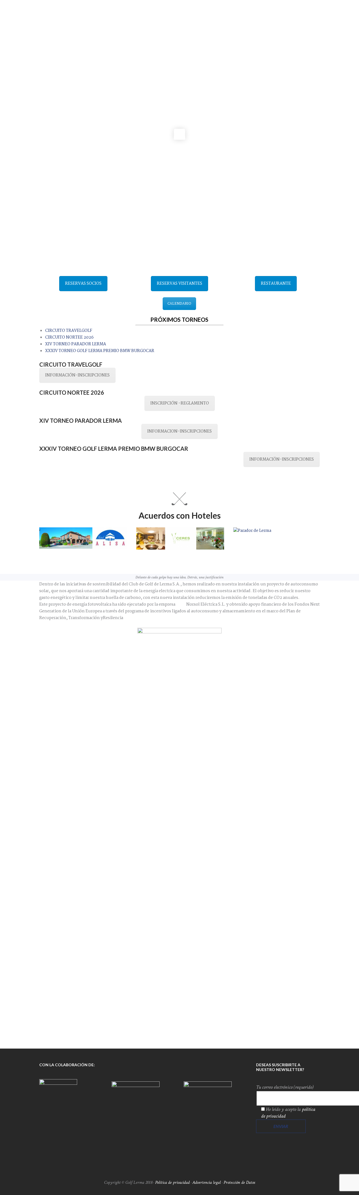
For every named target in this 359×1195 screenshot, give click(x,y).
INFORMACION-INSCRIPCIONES (179, 431)
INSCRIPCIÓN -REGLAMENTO (179, 403)
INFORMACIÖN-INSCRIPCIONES (281, 459)
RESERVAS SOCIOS (83, 283)
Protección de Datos (239, 1182)
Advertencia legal (206, 1182)
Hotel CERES (154, 552)
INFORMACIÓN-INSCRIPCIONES (77, 375)
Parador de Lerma (258, 537)
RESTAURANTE (276, 283)
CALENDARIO (179, 304)
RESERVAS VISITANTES (179, 283)
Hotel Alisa (56, 551)
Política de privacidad (172, 1182)
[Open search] (314, 25)
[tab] (68, 330)
